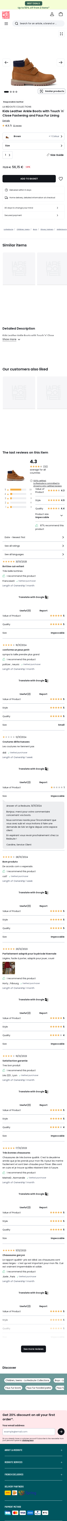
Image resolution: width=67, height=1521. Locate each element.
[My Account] (52, 14)
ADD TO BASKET (29, 178)
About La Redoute (13, 1450)
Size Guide (57, 155)
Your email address (13, 1425)
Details (6, 120)
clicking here (28, 1440)
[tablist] (10, 92)
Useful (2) (25, 694)
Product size (42, 516)
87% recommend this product (49, 527)
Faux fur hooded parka (39, 1387)
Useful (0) (25, 610)
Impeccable (42, 517)
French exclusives (14, 1474)
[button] (61, 14)
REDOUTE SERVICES (13, 1462)
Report (44, 610)
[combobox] (33, 539)
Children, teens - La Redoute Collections (27, 1380)
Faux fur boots (13, 1387)
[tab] (6, 92)
